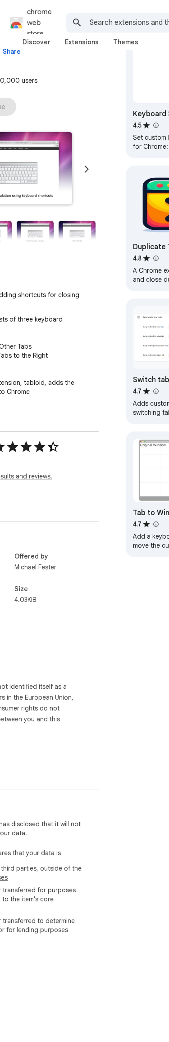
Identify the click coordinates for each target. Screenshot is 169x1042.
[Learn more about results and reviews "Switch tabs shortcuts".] (155, 391)
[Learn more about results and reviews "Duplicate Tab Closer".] (155, 258)
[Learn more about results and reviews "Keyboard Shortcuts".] (155, 125)
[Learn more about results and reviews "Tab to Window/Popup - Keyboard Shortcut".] (155, 524)
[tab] (36, 42)
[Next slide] (87, 169)
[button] (35, 232)
